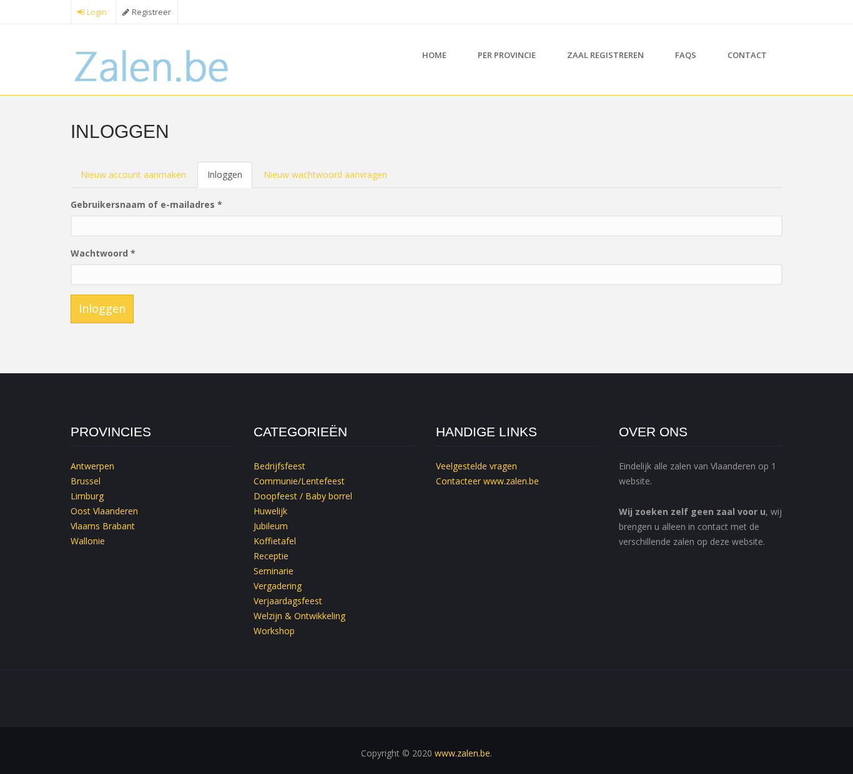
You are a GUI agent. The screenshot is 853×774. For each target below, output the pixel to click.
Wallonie (88, 541)
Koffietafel (275, 541)
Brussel (86, 481)
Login (97, 12)
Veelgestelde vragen (476, 466)
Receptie (271, 556)
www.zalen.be (511, 481)
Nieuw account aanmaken (133, 174)
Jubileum (271, 526)
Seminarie (273, 571)
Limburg (87, 496)
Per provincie (507, 55)
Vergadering (278, 586)
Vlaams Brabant (103, 526)
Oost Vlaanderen (104, 511)
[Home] (153, 65)
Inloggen (229, 178)
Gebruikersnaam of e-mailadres (146, 204)
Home (434, 55)
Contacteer (458, 481)
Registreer (151, 12)
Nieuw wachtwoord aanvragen (325, 174)
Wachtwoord (103, 253)
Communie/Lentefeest (299, 481)
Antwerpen (92, 466)
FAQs (685, 55)
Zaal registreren (605, 55)
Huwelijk (270, 511)
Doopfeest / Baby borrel (303, 496)
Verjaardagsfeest (288, 601)
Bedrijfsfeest (279, 466)
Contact (747, 55)
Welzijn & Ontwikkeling (299, 616)
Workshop (274, 631)
